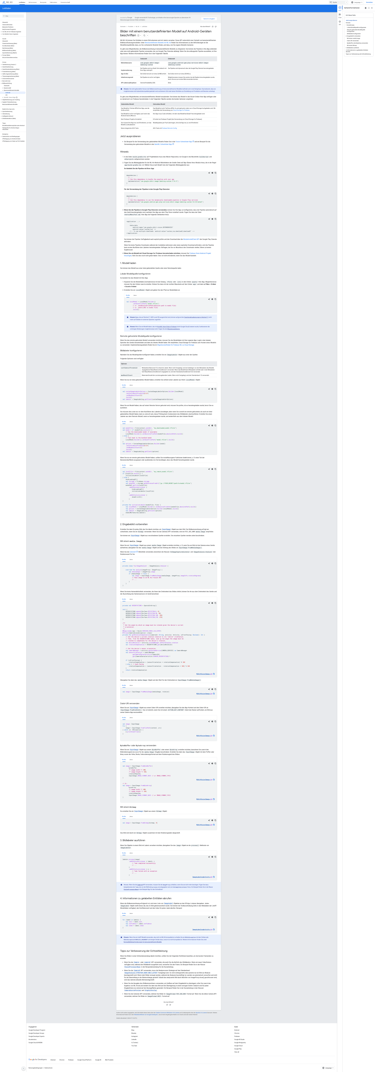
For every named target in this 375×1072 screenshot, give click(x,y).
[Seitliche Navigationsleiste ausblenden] (23, 1068)
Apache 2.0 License (201, 1012)
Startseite (123, 26)
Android (236, 1030)
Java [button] (134, 295)
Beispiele (43, 2)
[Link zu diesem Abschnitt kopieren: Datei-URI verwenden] (141, 703)
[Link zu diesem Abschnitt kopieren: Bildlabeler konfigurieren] (144, 351)
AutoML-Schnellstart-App (163, 144)
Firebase (237, 1036)
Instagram (134, 1036)
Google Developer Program (37, 1030)
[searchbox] (13, 16)
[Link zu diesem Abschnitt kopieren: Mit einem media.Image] (144, 541)
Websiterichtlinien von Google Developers (146, 1014)
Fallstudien (53, 2)
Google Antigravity (240, 1042)
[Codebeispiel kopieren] (215, 172)
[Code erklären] (209, 172)
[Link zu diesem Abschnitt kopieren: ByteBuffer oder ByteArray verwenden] (158, 745)
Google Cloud (238, 1045)
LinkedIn (134, 1039)
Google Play (238, 1049)
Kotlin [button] (128, 295)
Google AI (98, 1060)
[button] (12, 32)
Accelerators (33, 1039)
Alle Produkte (109, 1060)
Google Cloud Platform (84, 1060)
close (372, 8)
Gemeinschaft (65, 2)
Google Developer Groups (36, 1033)
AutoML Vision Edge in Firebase (167, 326)
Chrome (236, 1033)
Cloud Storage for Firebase (181, 110)
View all (236, 1052)
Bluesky (133, 1033)
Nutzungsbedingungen (36, 1068)
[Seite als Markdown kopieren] (144, 35)
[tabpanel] (170, 305)
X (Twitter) (134, 1042)
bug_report (365, 8)
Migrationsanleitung (173, 329)
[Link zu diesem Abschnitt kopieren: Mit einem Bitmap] (138, 807)
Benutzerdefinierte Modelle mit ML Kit (158, 43)
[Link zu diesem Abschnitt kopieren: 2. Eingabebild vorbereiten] (150, 524)
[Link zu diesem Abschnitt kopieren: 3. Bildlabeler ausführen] (147, 840)
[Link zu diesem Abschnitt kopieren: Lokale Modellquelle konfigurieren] (152, 274)
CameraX (133, 552)
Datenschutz (48, 1068)
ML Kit (9, 2)
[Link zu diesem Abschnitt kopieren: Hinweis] (130, 152)
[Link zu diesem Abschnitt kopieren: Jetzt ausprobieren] (143, 136)
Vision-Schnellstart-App (184, 142)
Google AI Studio (239, 1039)
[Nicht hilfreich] (215, 26)
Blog (132, 1030)
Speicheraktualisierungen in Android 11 (196, 317)
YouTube (134, 1045)
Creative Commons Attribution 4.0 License (167, 1012)
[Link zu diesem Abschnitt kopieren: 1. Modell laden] (138, 263)
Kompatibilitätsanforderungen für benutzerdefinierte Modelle (143, 942)
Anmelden (369, 2)
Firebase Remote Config (169, 128)
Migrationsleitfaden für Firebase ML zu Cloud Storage (175, 345)
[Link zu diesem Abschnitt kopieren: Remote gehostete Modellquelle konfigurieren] (164, 336)
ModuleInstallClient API (191, 239)
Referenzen (33, 2)
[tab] (128, 295)
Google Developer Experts (36, 1036)
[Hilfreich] (212, 26)
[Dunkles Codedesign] (212, 172)
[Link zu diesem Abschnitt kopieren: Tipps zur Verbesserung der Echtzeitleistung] (169, 951)
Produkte (130, 26)
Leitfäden (22, 2)
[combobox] (338, 2)
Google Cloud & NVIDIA (35, 1042)
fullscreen (369, 8)
